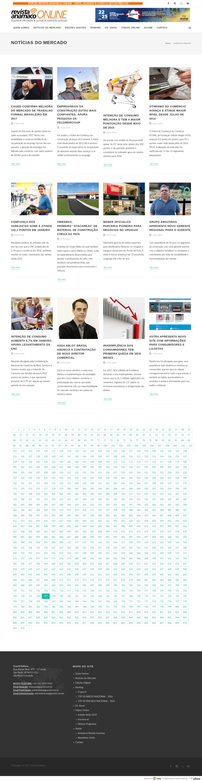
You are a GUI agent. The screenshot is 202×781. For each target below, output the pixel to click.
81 (163, 440)
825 (15, 618)
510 (69, 542)
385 (169, 510)
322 (38, 499)
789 (92, 607)
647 (61, 575)
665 (22, 580)
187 (61, 467)
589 (146, 559)
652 (100, 575)
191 (92, 467)
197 (138, 467)
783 (46, 607)
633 (131, 569)
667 (38, 580)
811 (84, 612)
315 (162, 494)
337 (154, 499)
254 (46, 483)
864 (138, 623)
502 (185, 537)
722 (108, 591)
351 (84, 505)
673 (84, 580)
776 (169, 601)
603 (77, 564)
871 (15, 628)
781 (30, 607)
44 (105, 435)
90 (40, 446)
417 (61, 521)
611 (138, 564)
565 (138, 553)
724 (123, 591)
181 (15, 467)
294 (177, 489)
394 (61, 516)
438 (46, 526)
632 (123, 569)
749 (138, 596)
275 (30, 489)
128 (138, 451)
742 (84, 596)
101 (113, 446)
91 (46, 446)
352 (92, 505)
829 (46, 618)
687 (15, 585)
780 (22, 607)
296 (15, 494)
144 (84, 456)
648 (69, 575)
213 (84, 473)
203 (185, 467)
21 (137, 430)
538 (108, 548)
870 (185, 623)
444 (92, 526)
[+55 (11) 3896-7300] (181, 3)
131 (162, 451)
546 (169, 548)
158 (15, 462)
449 (131, 526)
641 (15, 575)
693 (61, 585)
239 (108, 478)
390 (30, 516)
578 (61, 559)
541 (131, 548)
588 (138, 559)
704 (146, 585)
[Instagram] (175, 3)
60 (27, 440)
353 (100, 505)
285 (108, 489)
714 (46, 591)
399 (100, 516)
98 (92, 446)
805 (38, 612)
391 (38, 516)
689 (30, 585)
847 (185, 618)
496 (138, 537)
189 (77, 467)
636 (154, 569)
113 (22, 451)
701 (123, 585)
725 (131, 591)
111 (190, 446)
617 (185, 564)
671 (69, 580)
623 (53, 569)
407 (162, 516)
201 (169, 467)
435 (22, 526)
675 (100, 580)
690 (38, 585)
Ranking (79, 687)
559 (92, 553)
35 (46, 435)
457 (15, 532)
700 (115, 585)
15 (98, 430)
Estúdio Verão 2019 (87, 715)
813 (100, 612)
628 (92, 569)
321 (30, 499)
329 (92, 499)
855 (69, 623)
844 (162, 618)
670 (61, 580)
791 (108, 607)
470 (115, 532)
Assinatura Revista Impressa (91, 733)
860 (108, 623)
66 (66, 440)
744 (100, 596)
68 (79, 440)
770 (123, 601)
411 (15, 521)
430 (162, 521)
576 (46, 559)
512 (84, 542)
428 (146, 521)
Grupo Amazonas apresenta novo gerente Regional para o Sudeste (170, 226)
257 (69, 483)
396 (77, 516)
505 (30, 542)
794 (131, 607)
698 (100, 585)
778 (185, 601)
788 (84, 607)
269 (162, 483)
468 (100, 532)
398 (92, 516)
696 (84, 585)
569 (169, 553)
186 (53, 467)
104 (136, 446)
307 (100, 494)
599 (46, 564)
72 (105, 440)
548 (185, 548)
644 (38, 575)
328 (84, 499)
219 (131, 473)
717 (69, 591)
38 (66, 435)
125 (115, 451)
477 (169, 532)
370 (53, 510)
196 (131, 467)
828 (38, 618)
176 (154, 462)
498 (154, 537)
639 (177, 569)
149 (123, 456)
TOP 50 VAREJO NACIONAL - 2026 (95, 697)
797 (154, 607)
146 (100, 456)
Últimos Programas (87, 724)
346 (46, 505)
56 (182, 435)
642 (22, 575)
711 (22, 591)
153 (154, 456)
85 (189, 440)
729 (162, 591)
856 (77, 623)
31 (20, 435)
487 (69, 537)
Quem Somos (82, 674)
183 (30, 467)
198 (146, 467)
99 (98, 446)
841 (138, 618)
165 (69, 462)
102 (121, 446)
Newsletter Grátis (86, 738)
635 (146, 569)
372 (69, 510)
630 (108, 569)
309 (115, 494)
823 (177, 612)
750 (146, 596)
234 (69, 478)
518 (131, 542)
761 (53, 601)
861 (115, 623)
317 (177, 494)
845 (169, 618)
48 (130, 435)
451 (146, 526)
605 (92, 564)
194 (115, 467)
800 (177, 607)
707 (169, 585)
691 (46, 585)
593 (177, 559)
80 (156, 440)
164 (61, 462)
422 (100, 521)
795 (138, 607)
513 (92, 542)
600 (53, 564)
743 (92, 596)
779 (15, 607)
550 (22, 553)
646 (53, 575)
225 (177, 473)
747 (123, 596)
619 (22, 569)
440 (61, 526)
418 (69, 521)
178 (169, 462)
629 (100, 569)
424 (115, 521)
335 (138, 499)
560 (100, 553)
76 (130, 440)
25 (163, 430)
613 (154, 564)
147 (108, 456)
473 (138, 532)
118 (61, 451)
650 (84, 575)
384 (162, 510)
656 (131, 575)
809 (69, 612)
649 (77, 575)
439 (53, 526)
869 (177, 623)
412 (22, 521)
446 (108, 526)
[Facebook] (168, 3)
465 (77, 532)
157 (185, 456)
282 (84, 489)
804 (30, 612)
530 (46, 548)
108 (167, 446)
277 (46, 489)
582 (92, 559)
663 (185, 575)
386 (177, 510)
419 (77, 521)
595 (15, 564)
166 (77, 462)
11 (72, 430)
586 (123, 559)
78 (143, 440)
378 (115, 510)
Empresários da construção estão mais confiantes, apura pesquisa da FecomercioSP (76, 114)
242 (131, 478)
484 (46, 537)
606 (100, 564)
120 (77, 451)
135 (15, 456)
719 (84, 591)
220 (138, 473)
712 (30, 591)
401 (115, 516)
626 (77, 569)
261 (100, 483)
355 (115, 505)
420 (84, 521)
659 (154, 575)
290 (146, 489)
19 (124, 430)
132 (169, 451)
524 (177, 542)
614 (162, 564)
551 (30, 553)
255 (53, 483)
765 (84, 601)
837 (108, 618)
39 (72, 435)
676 (108, 580)
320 (22, 499)
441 (69, 526)
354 (108, 505)
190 (84, 467)
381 (138, 510)
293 (169, 489)
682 (154, 580)
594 (185, 559)
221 (146, 473)
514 (100, 542)
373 (77, 510)
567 (154, 553)
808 (61, 612)
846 (177, 618)
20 (131, 430)
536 (92, 548)
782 (38, 607)
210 (61, 473)
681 (146, 580)
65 (59, 440)
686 (185, 580)
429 (154, 521)
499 (162, 537)
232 (53, 478)
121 (84, 451)
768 (108, 601)
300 (46, 494)
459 (30, 532)
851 (38, 623)
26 (169, 430)
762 (61, 601)
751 (154, 596)
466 (84, 532)
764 (77, 601)
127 (131, 451)
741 (77, 596)
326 (69, 499)
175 (146, 462)
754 (177, 596)
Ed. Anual (80, 706)
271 (177, 483)
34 (40, 435)
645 (46, 575)
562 (115, 553)
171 (115, 462)
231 (46, 478)
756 (15, 601)
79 (150, 440)
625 (69, 569)
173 (131, 462)
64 (53, 440)
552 (38, 553)
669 (53, 580)
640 (185, 569)
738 (53, 596)
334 (131, 499)
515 (108, 542)
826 (22, 618)
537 (100, 548)
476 (162, 532)
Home (167, 43)
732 (185, 591)
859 (100, 623)
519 (138, 542)
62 (40, 440)
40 (79, 435)
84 (182, 440)
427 (138, 521)
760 (46, 601)
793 (123, 607)
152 (146, 456)
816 (123, 612)
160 (30, 462)
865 (146, 623)
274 (22, 489)
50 (143, 435)
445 (100, 526)
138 (38, 456)
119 (69, 451)
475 (154, 532)
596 (22, 564)
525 (185, 542)
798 (162, 607)
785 (61, 607)
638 (169, 569)
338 (162, 499)
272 (185, 483)
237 (92, 478)
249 (185, 478)
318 (185, 494)
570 (177, 553)
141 (61, 456)
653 (108, 575)
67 (72, 440)
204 (15, 473)
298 (30, 494)
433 (185, 521)
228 (22, 478)
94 (66, 446)
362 (169, 505)
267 (146, 483)
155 (169, 456)
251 (22, 483)
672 (77, 580)
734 (22, 596)
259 (84, 483)
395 (69, 516)
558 (84, 553)
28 (182, 430)
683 (162, 580)
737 (46, 596)
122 (92, 451)
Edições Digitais (83, 683)
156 (177, 456)
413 (30, 521)
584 (108, 559)
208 (46, 473)
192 (100, 467)
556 (69, 553)
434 (15, 526)
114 (30, 451)
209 (53, 473)
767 (100, 601)
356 (123, 505)
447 (115, 526)
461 (46, 532)
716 (61, 591)
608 (115, 564)
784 (53, 607)
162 (46, 462)
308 (108, 494)
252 (30, 483)
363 (177, 505)
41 (85, 435)
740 (69, 596)
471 (123, 532)
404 (138, 516)
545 (162, 548)
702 (131, 585)
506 (38, 542)
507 (46, 542)
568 (162, 553)
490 (92, 537)
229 (30, 478)
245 (154, 478)
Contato (79, 742)
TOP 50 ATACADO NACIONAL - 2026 (96, 701)
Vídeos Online (82, 710)
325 (61, 499)
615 (169, 564)
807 (53, 612)
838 (115, 618)
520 (146, 542)
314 (154, 494)
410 (185, 516)
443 (84, 526)
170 (108, 462)
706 (162, 585)
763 (69, 601)
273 (15, 489)
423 (108, 521)
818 (138, 612)
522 (162, 542)
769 (115, 601)
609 (123, 564)
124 (108, 451)
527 (22, 548)
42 (92, 435)
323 (46, 499)
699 (108, 585)
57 (189, 435)
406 (154, 516)
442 (77, 526)
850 (30, 623)
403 (131, 516)
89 (33, 446)
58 (14, 440)
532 (61, 548)
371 (61, 510)
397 (84, 516)
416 (53, 521)
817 (131, 612)
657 (138, 575)
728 (154, 591)
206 (30, 473)
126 (123, 451)
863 (131, 623)
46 (117, 435)
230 (38, 478)
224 (169, 473)
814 (108, 612)
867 (162, 623)
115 (38, 451)
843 (154, 618)
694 (69, 585)
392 (46, 516)
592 (169, 559)
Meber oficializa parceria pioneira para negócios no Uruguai (122, 226)
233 (61, 478)
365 (15, 510)
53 (163, 435)
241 (123, 478)
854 (61, 623)
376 (100, 510)
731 (177, 591)
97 (85, 446)
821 (162, 612)
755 (185, 596)
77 (137, 440)
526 (15, 548)
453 (162, 526)
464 (69, 532)
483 (38, 537)
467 (92, 532)
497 (146, 537)
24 (156, 430)
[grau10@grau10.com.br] (188, 3)
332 (115, 499)
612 (146, 564)
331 (108, 499)
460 (38, 532)
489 (84, 537)
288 (131, 489)
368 (38, 510)
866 (154, 623)
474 (146, 532)
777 (177, 601)
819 (146, 612)
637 (162, 569)
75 (124, 440)
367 (30, 510)
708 (177, 585)
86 (14, 446)
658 (146, 575)
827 (30, 618)
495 (131, 537)
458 (22, 532)
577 (53, 559)
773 (146, 601)
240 (115, 478)
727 (146, 591)
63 (46, 440)
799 (169, 607)
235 (77, 478)
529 (38, 548)
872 (22, 628)
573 (22, 559)
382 (146, 510)
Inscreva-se (83, 719)
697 (92, 585)
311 (131, 494)
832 (69, 618)
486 (61, 537)
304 (77, 494)
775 (162, 601)
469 (108, 532)
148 (115, 456)
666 (30, 580)
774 (154, 601)
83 (176, 440)
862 (123, 623)
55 (176, 435)
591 (162, 559)
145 (92, 456)
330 (100, 499)
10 (66, 430)
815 (115, 612)
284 (100, 489)
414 (38, 521)
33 (33, 435)
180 (185, 462)
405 (146, 516)
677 (115, 580)
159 (22, 462)
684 (169, 580)
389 (22, 516)
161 (38, 462)
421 (92, 521)
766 (92, 601)
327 (77, 499)
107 (159, 446)
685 (177, 580)
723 (115, 591)
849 (22, 623)
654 (115, 575)
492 (108, 537)
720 (92, 591)
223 (162, 473)
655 (123, 575)
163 (53, 462)
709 (185, 585)
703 (138, 585)
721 (100, 591)
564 (131, 553)
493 (115, 537)
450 (138, 526)
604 (84, 564)
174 (138, 462)
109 (175, 446)
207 (38, 473)
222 (154, 473)
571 (185, 553)
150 (131, 456)
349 (69, 505)
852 (46, 623)
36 (53, 435)
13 (85, 430)
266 (138, 483)
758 (30, 601)
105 (144, 446)
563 (123, 553)
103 (129, 446)
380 (131, 510)
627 (84, 569)
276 (38, 489)
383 (154, 510)
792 (115, 607)
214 (92, 473)
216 (108, 473)
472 (131, 532)
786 (69, 607)
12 (79, 430)
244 (146, 478)
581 (84, 559)
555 (61, 553)
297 (22, 494)
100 (105, 446)
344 (30, 505)
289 (138, 489)
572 (15, 559)
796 (146, 607)
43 (98, 435)
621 (38, 569)
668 (46, 580)
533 (69, 548)
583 (100, 559)
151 (138, 456)
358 (138, 505)
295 (185, 489)
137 (30, 456)
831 (61, 618)
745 (108, 596)
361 (162, 505)
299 (38, 494)
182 (22, 467)
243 (138, 478)
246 (162, 478)
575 (38, 559)
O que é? (82, 692)
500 (169, 537)
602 (69, 564)
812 (92, 612)
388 (15, 516)
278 (53, 489)
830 (53, 618)
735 (30, 596)
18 (118, 430)
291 (154, 489)
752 (162, 596)
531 (53, 548)
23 (150, 430)
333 (123, 499)
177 (162, 462)
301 (53, 494)
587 (131, 559)
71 (98, 440)
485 (53, 537)
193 (108, 467)
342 (15, 505)
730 (169, 591)
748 (131, 596)
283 (92, 489)
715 (53, 591)
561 (108, 553)
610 (131, 564)
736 (38, 596)
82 (169, 440)
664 (15, 580)
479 (185, 532)
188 (69, 467)
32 (27, 435)
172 (123, 462)
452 (154, 526)
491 (100, 537)
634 (138, 569)
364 (185, 505)
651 (92, 575)
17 (111, 430)
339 (169, 499)
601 (61, 564)
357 (131, 505)
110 (183, 446)
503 (15, 542)
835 (92, 618)
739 (61, 596)
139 (46, 456)
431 (169, 521)
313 (146, 494)
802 (15, 612)
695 (77, 585)
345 (38, 505)
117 (53, 451)
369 (46, 510)
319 (15, 499)
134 (185, 451)
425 (123, 521)
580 (77, 559)
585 (115, 559)
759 (38, 601)
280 (69, 489)
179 (177, 462)
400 (108, 516)
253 (38, 483)
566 (146, 553)
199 (154, 467)
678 (123, 580)
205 (22, 473)
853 (53, 623)
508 (53, 542)
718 (77, 591)
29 (189, 430)
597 (30, 564)
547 (177, 548)
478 (177, 532)
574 (30, 559)
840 (131, 618)
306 (92, 494)
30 (14, 435)
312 (138, 494)
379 (123, 510)
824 (185, 612)
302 (61, 494)
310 (123, 494)
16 (105, 430)
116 (46, 451)
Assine (78, 729)
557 (77, 553)
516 (115, 542)
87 (20, 446)
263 (115, 483)
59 (20, 440)
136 (22, 456)
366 (22, 510)
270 (169, 483)
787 (77, 607)
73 (111, 440)
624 (61, 569)
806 (46, 612)
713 (38, 591)
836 (100, 618)
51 (150, 435)
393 (53, 516)
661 (169, 575)
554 (53, 553)
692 (53, 585)
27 (176, 430)
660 (162, 575)
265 (131, 483)
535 (84, 548)
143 (77, 456)
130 (154, 451)
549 (15, 553)
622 (46, 569)
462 (53, 532)
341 (185, 499)
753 (169, 596)
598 (38, 564)
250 (15, 483)
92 (53, 446)
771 (131, 601)
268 (154, 483)
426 (131, 521)
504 (22, 542)
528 (30, 548)
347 (53, 505)
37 (59, 435)
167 (84, 462)
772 (138, 601)
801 (185, 607)
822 (169, 612)
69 (85, 440)
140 (53, 456)
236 (84, 478)
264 (123, 483)
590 (154, 559)
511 (77, 542)
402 (123, 516)
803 (22, 612)
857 (84, 623)
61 (33, 440)
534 (77, 548)
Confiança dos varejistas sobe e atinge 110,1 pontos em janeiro (31, 226)
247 (169, 478)
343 (22, 505)
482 (30, 537)
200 (162, 467)
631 (115, 569)
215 (100, 473)
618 (15, 569)
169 (100, 462)
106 (152, 446)
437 (38, 526)
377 (108, 510)
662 (177, 575)
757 (22, 601)
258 (77, 483)
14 (92, 430)
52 (156, 435)
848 (15, 623)
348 (61, 505)
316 (169, 494)
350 (77, 505)
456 (185, 526)
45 (111, 435)
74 (117, 440)
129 (146, 451)
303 (69, 494)
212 (77, 473)
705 (154, 585)
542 (138, 548)
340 (177, 499)
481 (22, 537)
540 (123, 548)
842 (146, 618)
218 (123, 473)
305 (84, 494)
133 (177, 451)
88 (27, 446)
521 (154, 542)
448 (123, 526)
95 (72, 446)
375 (92, 510)
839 (123, 618)
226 (185, 473)
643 (30, 575)
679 (131, 580)
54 (169, 435)
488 (77, 537)
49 (137, 435)
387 (185, 510)
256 (61, 483)
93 (59, 446)
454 (169, 526)
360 (154, 505)
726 (138, 591)
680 (138, 580)
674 (92, 580)
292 (162, 489)
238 (100, 478)
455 (177, 526)
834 (84, 618)
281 (77, 489)
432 (177, 521)
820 (154, 612)
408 (169, 516)
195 (123, 467)
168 (92, 462)
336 (146, 499)
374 (84, 510)
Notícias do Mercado (85, 678)
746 (115, 596)
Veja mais (15, 164)
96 (79, 446)
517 (123, 542)
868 (169, 623)
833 (77, 618)
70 (92, 440)
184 (38, 467)
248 (177, 478)
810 (77, 612)
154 (162, 456)
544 (154, 548)
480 (15, 537)
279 (61, 489)
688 (22, 585)
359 (146, 505)
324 (53, 499)
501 (177, 537)
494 (123, 537)
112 (15, 451)
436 (30, 526)
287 (123, 489)
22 (144, 430)
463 (61, 532)
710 (15, 591)
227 (15, 478)
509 (61, 542)
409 (177, 516)
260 (92, 483)
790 (100, 607)
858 (92, 623)
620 (30, 569)
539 (115, 548)
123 (100, 451)
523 (169, 542)
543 (146, 548)
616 (177, 564)
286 (115, 489)
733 (15, 596)
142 (69, 456)
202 (177, 467)
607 (108, 564)
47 (124, 435)
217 (115, 473)
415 (46, 521)
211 (69, 473)
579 (69, 559)
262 (108, 483)
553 (46, 553)
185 (46, 467)
